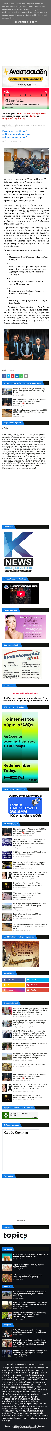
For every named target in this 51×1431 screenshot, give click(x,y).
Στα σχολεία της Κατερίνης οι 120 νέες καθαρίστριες (27, 915)
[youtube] (37, 990)
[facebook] (13, 980)
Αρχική (10, 1364)
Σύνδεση (41, 1364)
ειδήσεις (32, 116)
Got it (33, 22)
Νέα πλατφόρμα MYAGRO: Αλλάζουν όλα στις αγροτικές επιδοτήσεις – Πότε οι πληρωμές (29, 1294)
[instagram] (13, 990)
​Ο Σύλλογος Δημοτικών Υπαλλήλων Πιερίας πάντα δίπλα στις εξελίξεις (29, 853)
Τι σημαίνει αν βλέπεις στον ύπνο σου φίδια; (29, 1064)
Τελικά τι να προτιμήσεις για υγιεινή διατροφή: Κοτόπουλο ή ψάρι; (27, 1276)
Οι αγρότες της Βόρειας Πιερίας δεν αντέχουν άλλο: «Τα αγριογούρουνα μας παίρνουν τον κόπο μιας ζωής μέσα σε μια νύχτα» (30, 1056)
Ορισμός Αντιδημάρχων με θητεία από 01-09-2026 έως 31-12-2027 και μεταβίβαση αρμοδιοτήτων (30, 906)
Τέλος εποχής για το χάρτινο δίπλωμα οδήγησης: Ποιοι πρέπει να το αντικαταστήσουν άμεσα (27, 895)
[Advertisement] (25, 33)
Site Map (31, 1364)
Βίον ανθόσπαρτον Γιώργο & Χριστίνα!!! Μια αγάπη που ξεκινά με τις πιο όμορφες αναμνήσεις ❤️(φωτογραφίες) (29, 401)
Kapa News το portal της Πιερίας (26, 1426)
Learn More (21, 22)
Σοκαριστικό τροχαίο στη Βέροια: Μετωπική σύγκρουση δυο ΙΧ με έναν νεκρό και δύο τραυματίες (29, 864)
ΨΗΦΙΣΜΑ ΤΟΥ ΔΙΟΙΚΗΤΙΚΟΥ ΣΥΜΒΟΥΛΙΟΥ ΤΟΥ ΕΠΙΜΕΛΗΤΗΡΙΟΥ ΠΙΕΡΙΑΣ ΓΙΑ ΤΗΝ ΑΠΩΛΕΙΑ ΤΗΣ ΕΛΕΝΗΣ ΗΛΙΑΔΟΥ (30, 875)
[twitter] (37, 980)
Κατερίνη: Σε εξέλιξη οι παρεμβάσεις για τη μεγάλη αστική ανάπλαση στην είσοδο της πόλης (29, 391)
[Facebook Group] (13, 995)
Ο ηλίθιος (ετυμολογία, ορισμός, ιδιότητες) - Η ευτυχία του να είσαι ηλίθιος (30, 1044)
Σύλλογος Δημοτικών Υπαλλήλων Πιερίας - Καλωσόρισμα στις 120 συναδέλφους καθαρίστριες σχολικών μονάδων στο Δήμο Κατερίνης (29, 842)
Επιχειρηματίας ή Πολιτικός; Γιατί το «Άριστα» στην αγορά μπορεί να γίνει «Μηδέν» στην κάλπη (30, 1023)
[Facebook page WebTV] (37, 995)
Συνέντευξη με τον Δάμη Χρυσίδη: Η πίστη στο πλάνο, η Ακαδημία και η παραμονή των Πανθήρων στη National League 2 (30, 1342)
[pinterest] (37, 985)
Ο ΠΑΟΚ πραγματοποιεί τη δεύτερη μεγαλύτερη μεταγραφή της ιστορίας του (29, 1331)
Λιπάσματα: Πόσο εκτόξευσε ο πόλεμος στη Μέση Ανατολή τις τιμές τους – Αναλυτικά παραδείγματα (29, 1315)
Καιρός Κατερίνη (16, 1132)
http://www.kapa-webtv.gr (30, 1428)
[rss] (13, 985)
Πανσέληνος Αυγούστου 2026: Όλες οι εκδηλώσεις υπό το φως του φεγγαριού (27, 884)
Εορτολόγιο (21, 1221)
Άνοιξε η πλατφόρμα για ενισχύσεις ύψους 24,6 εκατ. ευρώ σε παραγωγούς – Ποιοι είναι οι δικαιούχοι (30, 1304)
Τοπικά (14, 125)
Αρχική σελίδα (6, 125)
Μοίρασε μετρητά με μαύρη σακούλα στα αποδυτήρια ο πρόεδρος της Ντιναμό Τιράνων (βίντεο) (30, 1353)
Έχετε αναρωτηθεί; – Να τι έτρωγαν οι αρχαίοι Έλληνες (28, 1266)
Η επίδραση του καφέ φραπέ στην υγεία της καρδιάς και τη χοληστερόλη (31, 1255)
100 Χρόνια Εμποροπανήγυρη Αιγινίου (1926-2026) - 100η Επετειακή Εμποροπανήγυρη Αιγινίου (30, 412)
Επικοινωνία (20, 1364)
